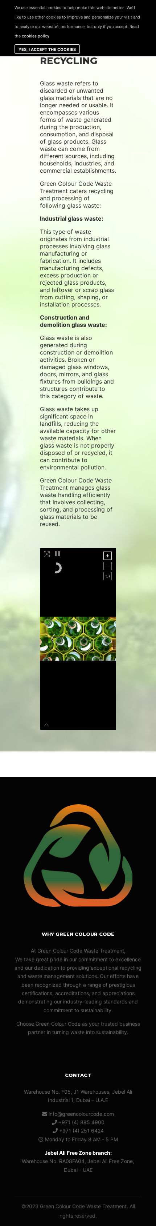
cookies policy (35, 36)
